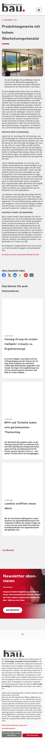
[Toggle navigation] (39, 10)
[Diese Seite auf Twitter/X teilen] (9, 276)
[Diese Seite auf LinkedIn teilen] (15, 276)
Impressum (23, 725)
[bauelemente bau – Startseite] (13, 654)
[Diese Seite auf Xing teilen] (20, 276)
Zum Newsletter (12, 610)
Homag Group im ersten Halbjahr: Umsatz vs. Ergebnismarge (20, 344)
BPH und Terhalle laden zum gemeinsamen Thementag (20, 427)
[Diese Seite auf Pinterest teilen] (26, 276)
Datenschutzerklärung (10, 725)
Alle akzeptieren (32, 735)
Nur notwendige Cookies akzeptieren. (12, 734)
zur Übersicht (8, 550)
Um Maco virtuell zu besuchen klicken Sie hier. (20, 255)
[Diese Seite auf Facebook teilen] (4, 276)
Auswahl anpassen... (9, 728)
